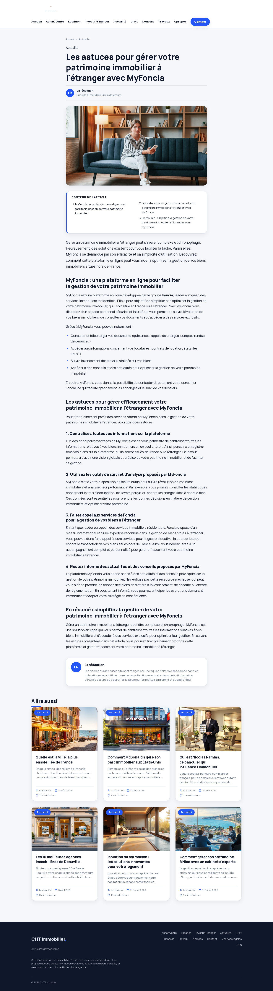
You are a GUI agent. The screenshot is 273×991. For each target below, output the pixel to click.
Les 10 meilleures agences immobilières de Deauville (58, 859)
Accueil (36, 21)
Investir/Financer (97, 21)
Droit (134, 21)
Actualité (119, 21)
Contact (200, 22)
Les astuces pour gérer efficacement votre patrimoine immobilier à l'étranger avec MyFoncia (169, 207)
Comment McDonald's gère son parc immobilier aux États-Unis (134, 759)
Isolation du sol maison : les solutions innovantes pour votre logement (129, 861)
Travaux (164, 21)
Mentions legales (232, 939)
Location (74, 21)
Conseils (148, 21)
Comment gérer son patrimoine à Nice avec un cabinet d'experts (207, 859)
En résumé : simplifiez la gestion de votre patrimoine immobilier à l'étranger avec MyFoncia (168, 222)
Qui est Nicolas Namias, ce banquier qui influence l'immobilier (200, 762)
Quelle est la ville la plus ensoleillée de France (57, 759)
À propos (180, 21)
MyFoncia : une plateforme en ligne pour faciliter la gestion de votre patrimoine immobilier (100, 208)
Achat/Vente (55, 21)
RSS (239, 945)
